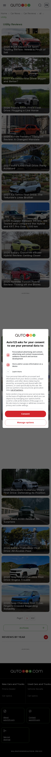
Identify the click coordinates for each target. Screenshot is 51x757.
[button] (25, 372)
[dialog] (25, 378)
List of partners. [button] (17, 390)
